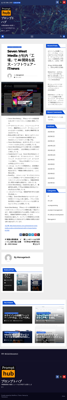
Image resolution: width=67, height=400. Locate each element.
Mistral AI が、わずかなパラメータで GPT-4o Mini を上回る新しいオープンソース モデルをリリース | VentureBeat (56, 75)
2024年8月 (51, 164)
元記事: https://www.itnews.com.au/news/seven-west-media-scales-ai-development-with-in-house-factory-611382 (21, 228)
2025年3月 (51, 132)
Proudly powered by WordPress (9, 395)
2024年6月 (51, 173)
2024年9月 (51, 159)
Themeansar (4, 397)
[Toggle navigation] (32, 36)
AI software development (14, 47)
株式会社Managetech (11, 354)
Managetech (20, 75)
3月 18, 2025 (9, 320)
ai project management (55, 210)
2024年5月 (51, 178)
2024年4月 (51, 183)
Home (63, 396)
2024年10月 (51, 155)
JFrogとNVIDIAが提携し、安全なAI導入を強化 (49, 316)
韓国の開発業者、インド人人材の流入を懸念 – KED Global (13, 241)
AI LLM (50, 201)
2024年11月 (51, 150)
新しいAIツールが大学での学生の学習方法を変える (32, 241)
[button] (61, 36)
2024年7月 (51, 169)
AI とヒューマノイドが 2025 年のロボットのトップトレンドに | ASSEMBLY (50, 336)
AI (48, 196)
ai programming (53, 205)
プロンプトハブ (11, 381)
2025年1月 (51, 141)
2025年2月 (51, 136)
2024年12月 (51, 145)
